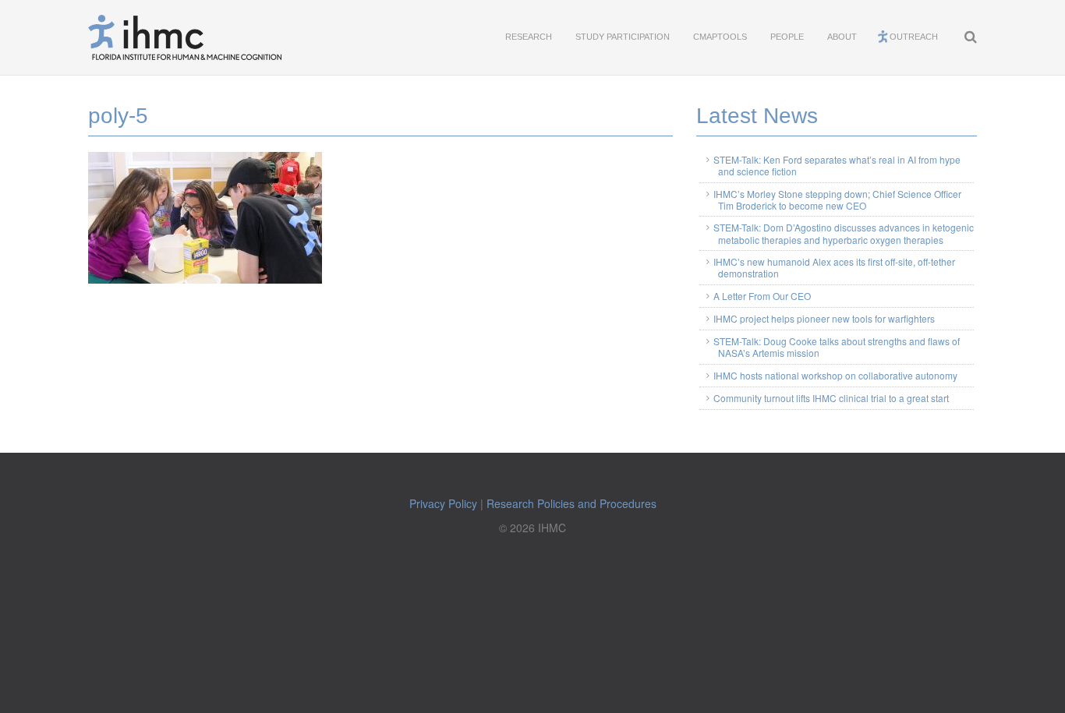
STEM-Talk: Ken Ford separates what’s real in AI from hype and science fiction (837, 165)
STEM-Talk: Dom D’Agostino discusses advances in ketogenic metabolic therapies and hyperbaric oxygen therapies (843, 233)
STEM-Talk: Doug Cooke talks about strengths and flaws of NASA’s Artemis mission (836, 346)
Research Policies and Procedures (571, 503)
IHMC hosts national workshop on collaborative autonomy (835, 375)
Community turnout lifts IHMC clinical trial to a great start (831, 397)
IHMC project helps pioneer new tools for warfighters (824, 318)
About (842, 36)
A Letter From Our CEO (762, 295)
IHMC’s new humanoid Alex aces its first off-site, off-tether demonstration (834, 267)
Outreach (914, 36)
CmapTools (720, 36)
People (787, 36)
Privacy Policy (443, 503)
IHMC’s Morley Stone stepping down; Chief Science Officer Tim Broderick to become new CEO (837, 199)
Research (528, 36)
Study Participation (622, 36)
